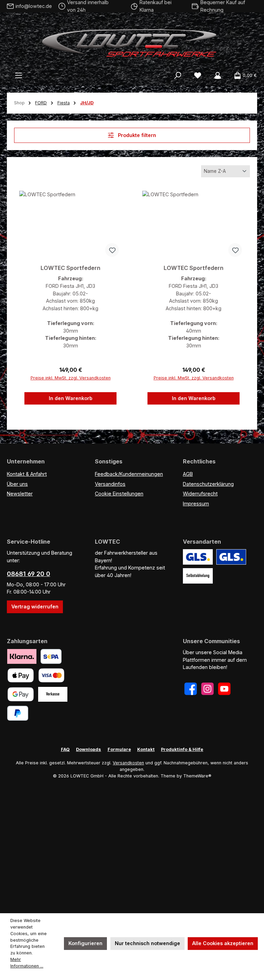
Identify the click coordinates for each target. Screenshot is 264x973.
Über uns (17, 484)
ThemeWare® (197, 775)
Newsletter (20, 493)
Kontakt (146, 749)
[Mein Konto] (217, 75)
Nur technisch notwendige (147, 943)
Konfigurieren (85, 943)
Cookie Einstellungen (119, 493)
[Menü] (18, 75)
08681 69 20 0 (28, 573)
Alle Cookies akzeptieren (222, 943)
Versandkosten (128, 762)
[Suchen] (177, 75)
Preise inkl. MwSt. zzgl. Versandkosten (71, 377)
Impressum (196, 503)
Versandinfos (110, 484)
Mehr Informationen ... (26, 963)
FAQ (65, 749)
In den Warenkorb (70, 398)
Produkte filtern (136, 135)
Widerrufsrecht (200, 493)
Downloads (88, 749)
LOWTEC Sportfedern (70, 268)
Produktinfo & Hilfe (182, 749)
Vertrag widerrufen (34, 606)
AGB (188, 474)
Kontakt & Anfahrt (27, 474)
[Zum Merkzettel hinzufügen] (112, 250)
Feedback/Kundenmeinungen (129, 474)
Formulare (119, 749)
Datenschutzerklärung (208, 484)
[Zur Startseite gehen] (132, 41)
